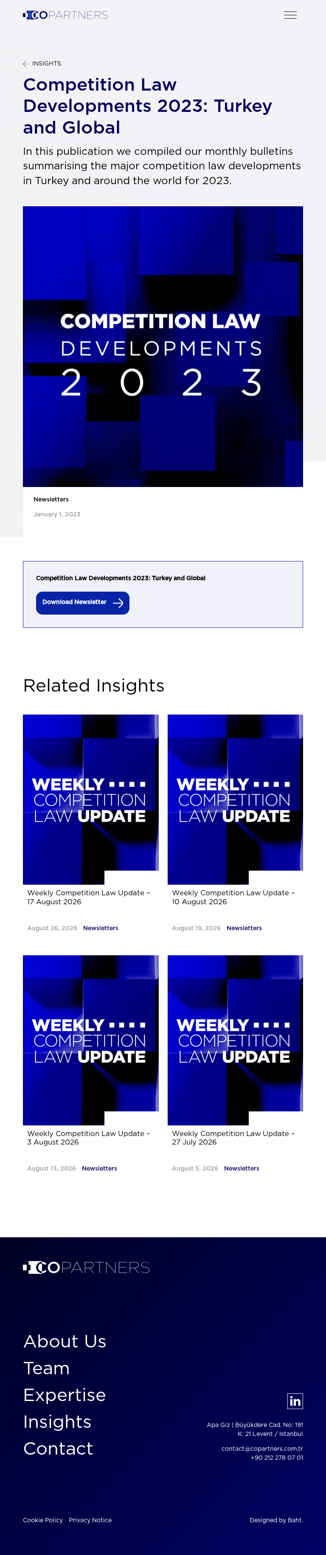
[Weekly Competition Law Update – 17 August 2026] (91, 800)
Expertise (64, 1395)
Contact (58, 1449)
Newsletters (51, 500)
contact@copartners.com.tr (262, 1449)
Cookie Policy (43, 1521)
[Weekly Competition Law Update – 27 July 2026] (235, 1040)
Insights (57, 1422)
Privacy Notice (90, 1521)
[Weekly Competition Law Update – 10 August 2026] (235, 800)
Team (46, 1369)
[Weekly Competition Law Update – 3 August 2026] (91, 1040)
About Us (65, 1342)
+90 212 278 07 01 (277, 1458)
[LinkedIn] (295, 1401)
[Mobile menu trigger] (290, 15)
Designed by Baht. (276, 1521)
